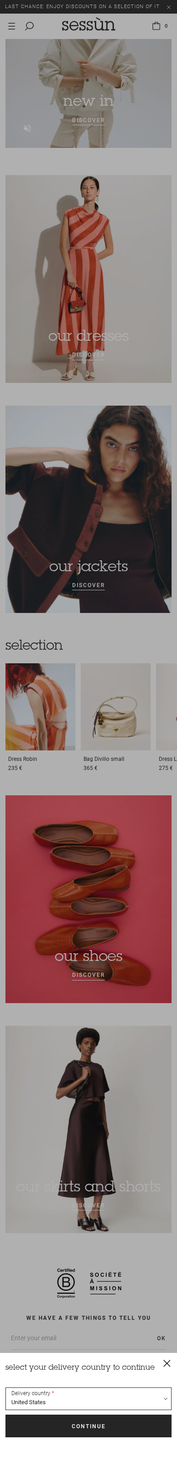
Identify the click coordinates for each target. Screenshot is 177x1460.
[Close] (167, 1363)
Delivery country (30, 1393)
